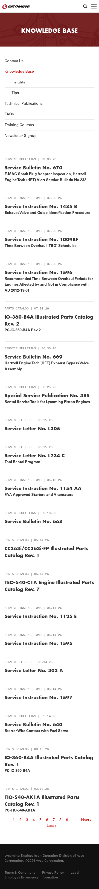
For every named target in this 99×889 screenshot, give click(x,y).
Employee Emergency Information (31, 877)
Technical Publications (24, 103)
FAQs (9, 114)
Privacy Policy (53, 872)
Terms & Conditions (20, 872)
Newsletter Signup (21, 135)
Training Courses (19, 124)
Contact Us (14, 60)
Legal (75, 872)
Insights (18, 82)
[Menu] (94, 6)
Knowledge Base (19, 71)
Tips (15, 92)
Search (85, 6)
